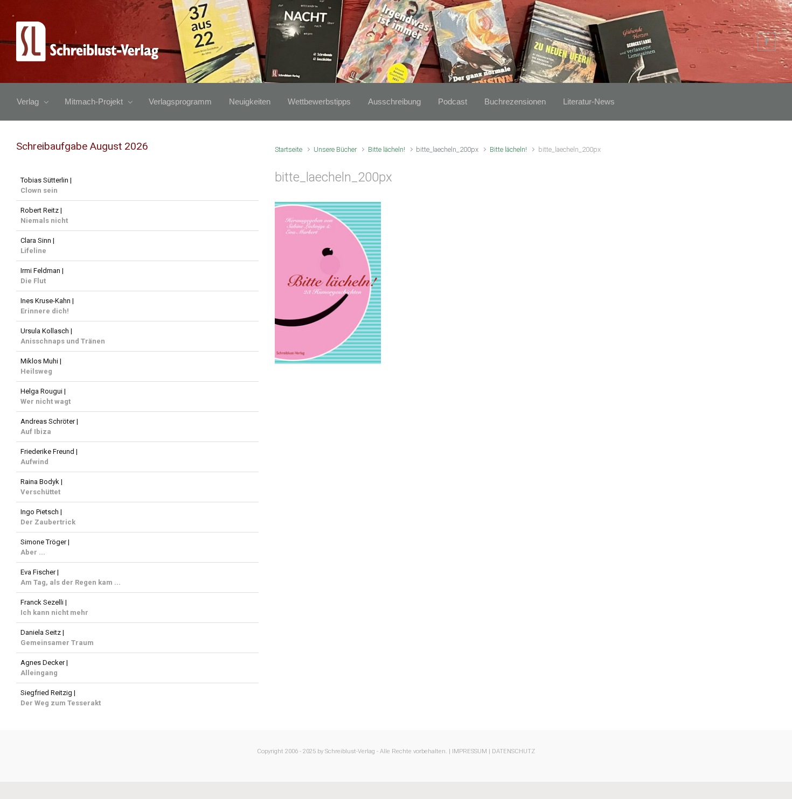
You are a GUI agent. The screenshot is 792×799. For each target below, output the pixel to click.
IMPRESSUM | (471, 751)
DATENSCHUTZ (513, 751)
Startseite (288, 149)
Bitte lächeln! (386, 149)
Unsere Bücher (335, 149)
